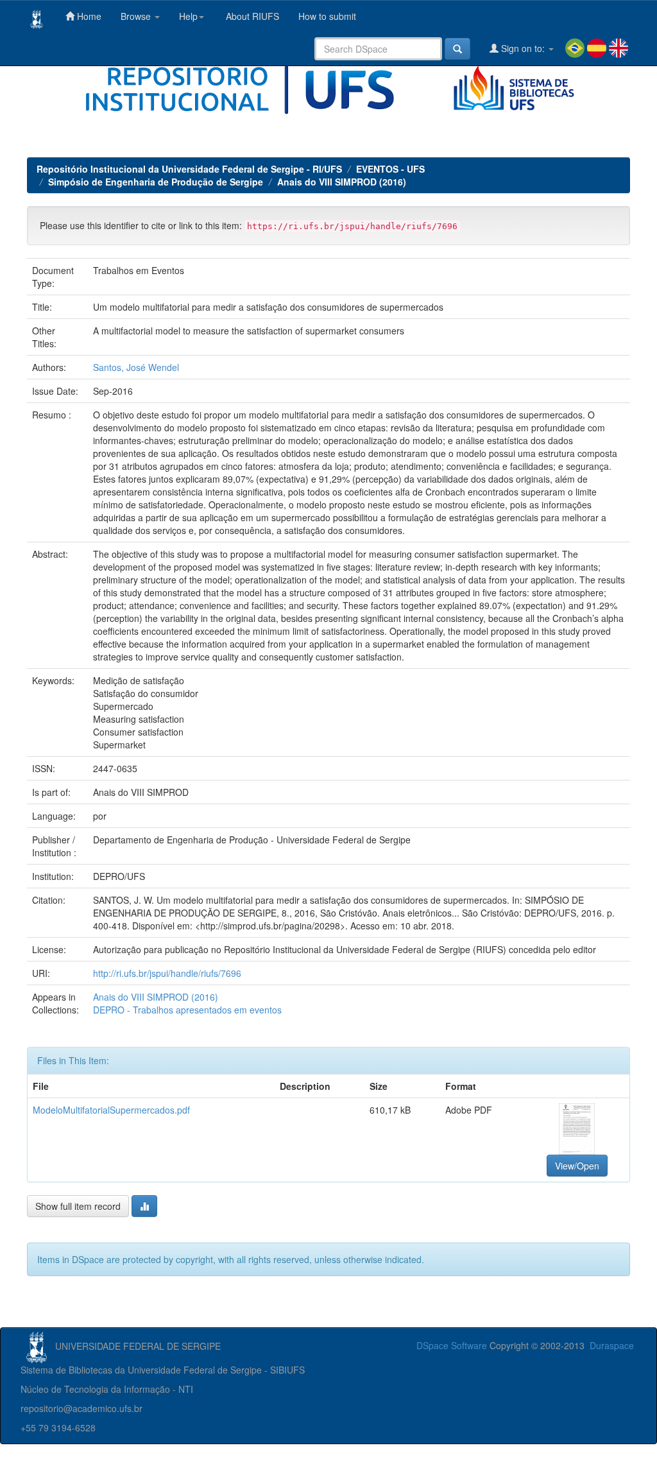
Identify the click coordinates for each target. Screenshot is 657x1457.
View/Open (577, 1165)
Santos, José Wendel (136, 367)
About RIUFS (251, 16)
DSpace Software (451, 1345)
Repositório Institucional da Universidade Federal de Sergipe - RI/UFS (189, 168)
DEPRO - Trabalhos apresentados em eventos (187, 1009)
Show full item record (78, 1206)
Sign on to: (523, 48)
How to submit (327, 16)
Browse (137, 16)
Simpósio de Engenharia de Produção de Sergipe (155, 181)
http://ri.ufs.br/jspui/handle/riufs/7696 (167, 973)
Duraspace (612, 1345)
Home (87, 16)
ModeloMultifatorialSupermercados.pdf (111, 1109)
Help (188, 16)
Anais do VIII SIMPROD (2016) (341, 181)
